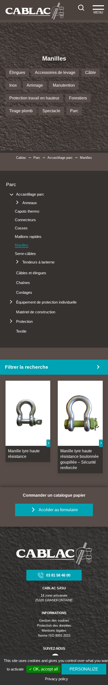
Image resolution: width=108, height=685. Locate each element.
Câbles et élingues (31, 273)
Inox (13, 85)
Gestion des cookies (54, 620)
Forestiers (78, 98)
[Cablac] (35, 11)
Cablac (21, 158)
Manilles (21, 245)
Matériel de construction (35, 312)
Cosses (21, 228)
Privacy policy (56, 679)
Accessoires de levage (55, 72)
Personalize (84, 669)
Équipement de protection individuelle (46, 302)
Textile (21, 331)
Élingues (17, 72)
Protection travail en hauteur (34, 98)
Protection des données (54, 625)
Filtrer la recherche (26, 367)
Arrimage (35, 85)
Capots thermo (27, 211)
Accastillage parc (60, 158)
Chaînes (23, 283)
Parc (74, 111)
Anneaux (29, 203)
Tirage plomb (21, 111)
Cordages (24, 292)
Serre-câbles (25, 253)
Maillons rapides (28, 236)
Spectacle (51, 111)
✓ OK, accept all (43, 669)
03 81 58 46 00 (58, 575)
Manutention (64, 85)
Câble (90, 72)
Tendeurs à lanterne (38, 262)
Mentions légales (54, 630)
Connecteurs (25, 220)
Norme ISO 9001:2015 (54, 635)
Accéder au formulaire (58, 510)
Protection (24, 321)
